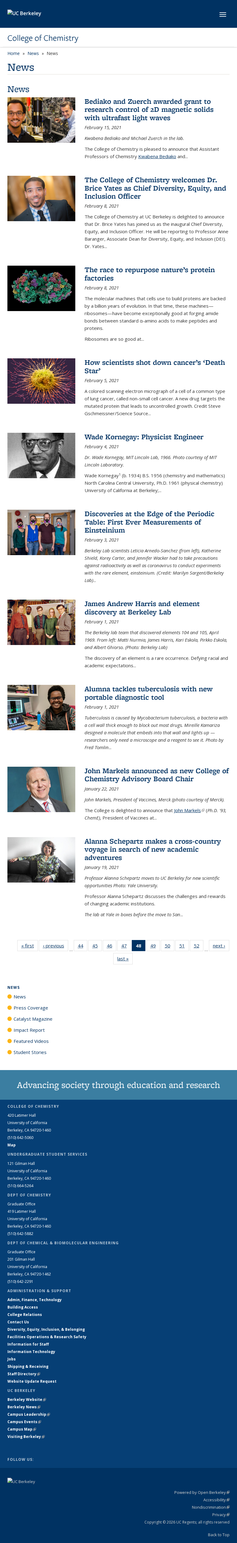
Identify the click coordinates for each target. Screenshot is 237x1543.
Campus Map (21, 1429)
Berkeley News (23, 1407)
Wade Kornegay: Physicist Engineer (144, 436)
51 (184, 946)
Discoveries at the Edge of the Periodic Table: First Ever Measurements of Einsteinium (149, 522)
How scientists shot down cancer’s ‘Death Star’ (155, 366)
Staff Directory (23, 1373)
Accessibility (216, 1500)
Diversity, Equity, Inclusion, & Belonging (46, 1329)
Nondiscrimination (211, 1507)
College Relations (24, 1314)
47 (126, 946)
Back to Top (219, 1534)
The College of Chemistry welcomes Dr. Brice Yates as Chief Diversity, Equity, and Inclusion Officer (155, 188)
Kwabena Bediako (157, 156)
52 (198, 946)
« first (29, 945)
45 (97, 946)
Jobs (11, 1359)
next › (221, 945)
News (33, 53)
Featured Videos (31, 1041)
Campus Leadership (28, 1414)
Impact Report (29, 1030)
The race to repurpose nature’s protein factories (150, 273)
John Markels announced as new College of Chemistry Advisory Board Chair (157, 774)
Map (11, 1145)
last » (125, 958)
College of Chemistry (42, 38)
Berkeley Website (26, 1399)
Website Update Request (31, 1381)
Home (13, 53)
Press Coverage (31, 1008)
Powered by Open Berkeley (202, 1492)
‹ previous (55, 945)
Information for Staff (28, 1344)
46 (111, 946)
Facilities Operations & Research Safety (46, 1336)
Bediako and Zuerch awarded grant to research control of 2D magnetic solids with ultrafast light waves (149, 109)
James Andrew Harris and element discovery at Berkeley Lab (142, 607)
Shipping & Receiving (27, 1366)
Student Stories (30, 1052)
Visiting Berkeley (26, 1436)
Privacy (221, 1514)
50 (169, 946)
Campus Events (24, 1421)
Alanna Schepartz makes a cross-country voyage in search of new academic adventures (153, 849)
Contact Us (18, 1322)
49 (155, 946)
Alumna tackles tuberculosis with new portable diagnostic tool (149, 693)
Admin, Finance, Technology (34, 1299)
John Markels (189, 810)
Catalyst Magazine (33, 1019)
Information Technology (31, 1351)
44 (82, 946)
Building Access (22, 1307)
